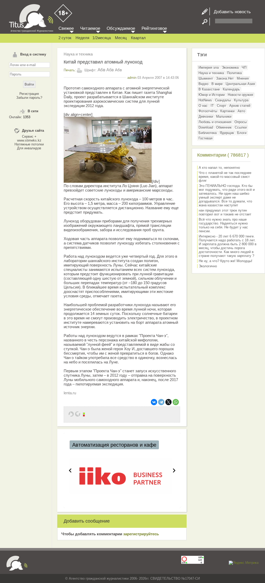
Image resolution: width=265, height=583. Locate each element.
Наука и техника (78, 54)
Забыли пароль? (29, 98)
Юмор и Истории (211, 95)
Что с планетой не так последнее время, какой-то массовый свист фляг (225, 176)
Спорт (221, 106)
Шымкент (205, 78)
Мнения (243, 78)
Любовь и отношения (214, 122)
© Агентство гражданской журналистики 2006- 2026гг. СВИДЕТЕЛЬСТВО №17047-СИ (132, 578)
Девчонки (205, 116)
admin (131, 78)
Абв (101, 69)
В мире (217, 84)
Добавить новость (230, 11)
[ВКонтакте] (154, 402)
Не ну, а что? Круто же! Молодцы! (225, 261)
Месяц (121, 38)
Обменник (224, 127)
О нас (203, 106)
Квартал (138, 38)
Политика (234, 73)
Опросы (240, 122)
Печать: (70, 70)
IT (212, 106)
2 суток (64, 38)
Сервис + (29, 136)
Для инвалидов (29, 148)
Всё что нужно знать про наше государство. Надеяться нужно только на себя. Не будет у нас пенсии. (223, 225)
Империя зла (208, 67)
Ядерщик (227, 133)
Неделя (82, 38)
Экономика (230, 67)
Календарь (231, 89)
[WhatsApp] (176, 402)
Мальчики (223, 116)
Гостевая (205, 138)
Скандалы (223, 100)
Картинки (227, 111)
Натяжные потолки (29, 144)
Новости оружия (240, 95)
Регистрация (29, 94)
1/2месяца (101, 38)
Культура (241, 100)
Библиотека (207, 133)
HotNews (205, 100)
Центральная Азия (240, 84)
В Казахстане (209, 89)
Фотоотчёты (207, 111)
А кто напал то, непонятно (219, 168)
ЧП (244, 67)
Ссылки (241, 127)
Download (205, 127)
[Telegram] (161, 402)
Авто (241, 111)
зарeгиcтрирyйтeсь (141, 534)
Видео (203, 84)
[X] (168, 402)
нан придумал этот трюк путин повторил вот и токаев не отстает (225, 212)
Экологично (208, 266)
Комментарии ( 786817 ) (223, 155)
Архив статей (239, 106)
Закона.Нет (225, 78)
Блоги (241, 133)
